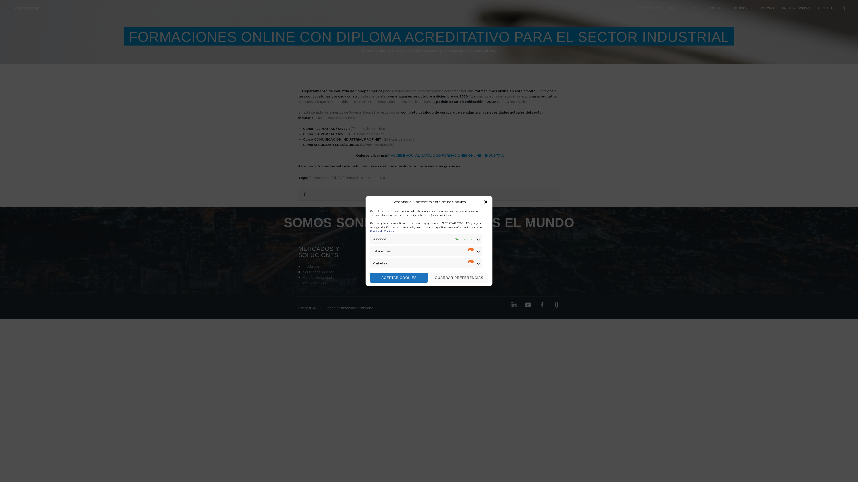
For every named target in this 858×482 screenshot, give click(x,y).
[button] (486, 202)
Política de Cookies (382, 231)
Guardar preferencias (459, 278)
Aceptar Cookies (399, 278)
